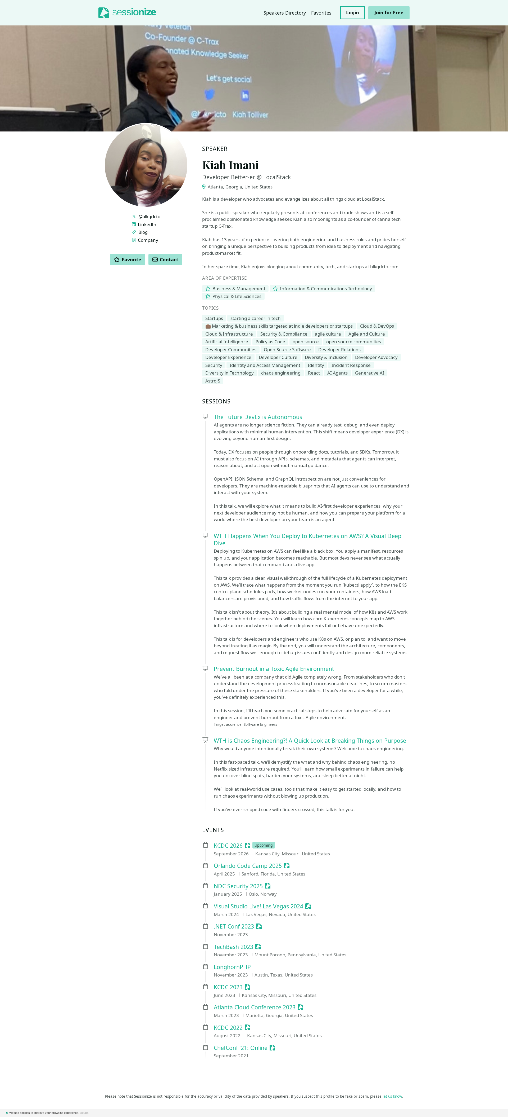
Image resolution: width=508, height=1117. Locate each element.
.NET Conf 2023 (234, 926)
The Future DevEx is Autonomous (258, 417)
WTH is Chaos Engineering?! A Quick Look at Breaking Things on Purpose (310, 740)
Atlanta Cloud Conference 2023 (255, 1007)
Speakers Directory (285, 13)
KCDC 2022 (228, 1027)
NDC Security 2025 (238, 886)
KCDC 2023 (228, 987)
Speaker (215, 148)
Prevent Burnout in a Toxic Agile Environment (274, 668)
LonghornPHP (232, 967)
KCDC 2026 (228, 845)
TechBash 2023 (233, 947)
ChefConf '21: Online (240, 1048)
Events (213, 830)
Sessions (216, 401)
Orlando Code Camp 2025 (248, 865)
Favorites (321, 13)
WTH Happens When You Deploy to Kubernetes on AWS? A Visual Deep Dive (307, 539)
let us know (392, 1096)
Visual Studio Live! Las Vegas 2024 (258, 906)
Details (84, 1112)
